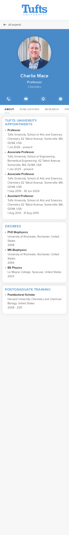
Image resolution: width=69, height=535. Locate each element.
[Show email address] (25, 99)
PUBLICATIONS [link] (29, 109)
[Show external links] (60, 99)
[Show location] (43, 99)
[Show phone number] (8, 99)
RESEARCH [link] (52, 109)
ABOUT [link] (9, 109)
